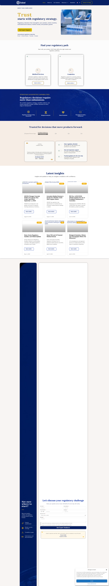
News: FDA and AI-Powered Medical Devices (54, 235)
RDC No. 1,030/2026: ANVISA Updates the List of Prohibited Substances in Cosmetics (77, 198)
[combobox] (42, 511)
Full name (42, 506)
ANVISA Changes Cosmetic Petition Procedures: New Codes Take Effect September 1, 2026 (32, 198)
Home (44, 2)
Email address (66, 506)
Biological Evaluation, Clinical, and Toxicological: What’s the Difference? (77, 236)
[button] (106, 569)
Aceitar (91, 581)
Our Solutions (57, 2)
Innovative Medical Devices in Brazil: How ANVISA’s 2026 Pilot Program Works (55, 197)
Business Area (42, 513)
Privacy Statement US (92, 583)
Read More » (29, 211)
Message (41, 517)
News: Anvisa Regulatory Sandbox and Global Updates (32, 235)
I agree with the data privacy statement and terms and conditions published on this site (56, 523)
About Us (49, 2)
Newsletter (72, 2)
